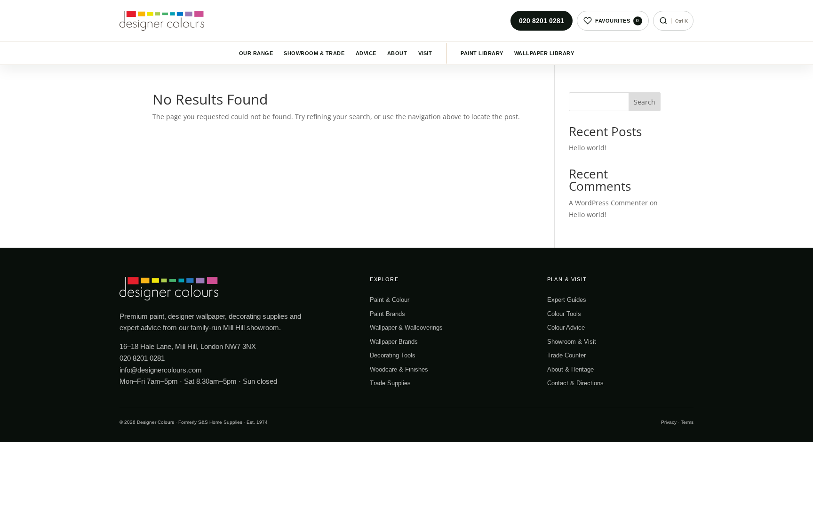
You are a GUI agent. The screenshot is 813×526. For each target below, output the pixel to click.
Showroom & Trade (314, 53)
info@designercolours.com (161, 370)
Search (644, 101)
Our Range (256, 53)
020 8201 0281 (541, 20)
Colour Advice (566, 327)
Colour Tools (564, 313)
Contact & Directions (575, 383)
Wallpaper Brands (394, 341)
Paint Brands (387, 313)
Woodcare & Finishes (399, 369)
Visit (425, 53)
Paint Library (482, 53)
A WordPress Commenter (608, 202)
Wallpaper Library (544, 53)
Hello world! (587, 147)
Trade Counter (566, 355)
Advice (366, 53)
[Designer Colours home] (164, 21)
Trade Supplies (390, 383)
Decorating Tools (392, 355)
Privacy (669, 422)
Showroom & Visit (571, 341)
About (397, 53)
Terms (687, 422)
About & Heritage (570, 369)
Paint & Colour (389, 299)
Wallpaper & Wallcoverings (406, 327)
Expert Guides (566, 299)
